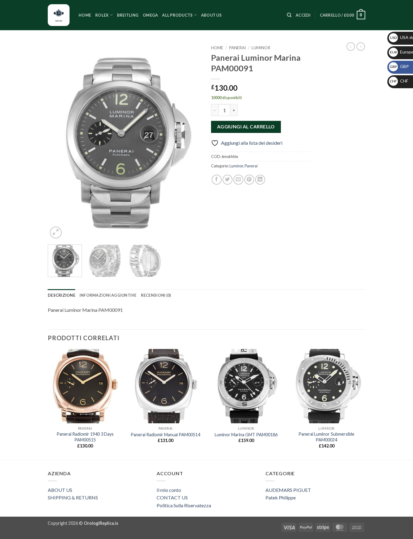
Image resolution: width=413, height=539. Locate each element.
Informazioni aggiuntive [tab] (108, 295)
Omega (150, 15)
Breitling (127, 15)
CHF (399, 80)
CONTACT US (172, 497)
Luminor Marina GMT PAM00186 (246, 434)
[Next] (191, 141)
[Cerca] (289, 15)
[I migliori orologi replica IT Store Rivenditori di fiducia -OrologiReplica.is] (59, 15)
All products (177, 15)
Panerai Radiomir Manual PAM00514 (165, 434)
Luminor (261, 47)
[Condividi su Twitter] (228, 180)
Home (85, 15)
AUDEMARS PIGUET (288, 490)
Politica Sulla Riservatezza (184, 505)
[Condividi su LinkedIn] (260, 180)
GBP (399, 66)
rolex (102, 15)
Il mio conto (169, 490)
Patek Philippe (280, 497)
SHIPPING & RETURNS (73, 497)
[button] (303, 15)
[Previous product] (360, 46)
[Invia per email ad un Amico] (238, 180)
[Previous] (58, 141)
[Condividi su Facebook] (217, 180)
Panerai (237, 47)
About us (211, 15)
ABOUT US (60, 490)
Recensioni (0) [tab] (156, 295)
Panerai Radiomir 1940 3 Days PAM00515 (85, 436)
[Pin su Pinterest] (249, 180)
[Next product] (350, 46)
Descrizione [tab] (61, 295)
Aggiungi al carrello (246, 126)
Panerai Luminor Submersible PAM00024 (326, 436)
